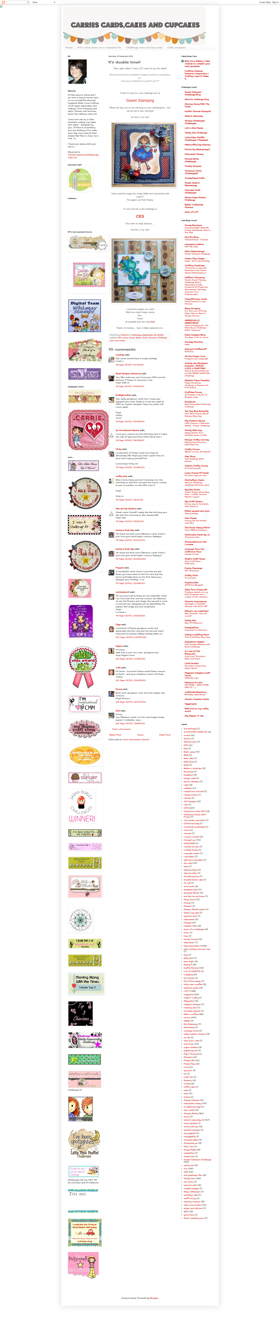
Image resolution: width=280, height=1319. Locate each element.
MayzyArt (189, 1001)
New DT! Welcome (193, 623)
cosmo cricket (191, 837)
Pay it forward (191, 1054)
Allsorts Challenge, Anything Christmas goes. (197, 483)
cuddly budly (191, 850)
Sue (118, 710)
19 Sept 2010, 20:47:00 (130, 540)
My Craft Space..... (194, 501)
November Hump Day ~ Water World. (196, 667)
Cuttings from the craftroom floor (194, 550)
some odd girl (191, 1126)
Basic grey (189, 752)
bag (185, 748)
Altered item (190, 742)
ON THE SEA (191, 247)
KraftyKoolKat (123, 395)
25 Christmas (192, 571)
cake (186, 785)
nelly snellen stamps (195, 1034)
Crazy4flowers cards (196, 299)
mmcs (187, 1017)
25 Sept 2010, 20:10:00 (131, 702)
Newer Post (115, 735)
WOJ (186, 1211)
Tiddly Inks (190, 620)
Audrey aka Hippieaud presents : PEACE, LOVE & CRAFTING (196, 366)
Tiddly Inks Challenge (196, 132)
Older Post (165, 735)
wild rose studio (117, 340)
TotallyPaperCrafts (195, 178)
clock (187, 830)
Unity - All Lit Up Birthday (197, 261)
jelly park (188, 958)
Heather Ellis (190, 926)
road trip (188, 1077)
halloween (189, 919)
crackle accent (191, 846)
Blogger (154, 1298)
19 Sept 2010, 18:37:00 (130, 521)
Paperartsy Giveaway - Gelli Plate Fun (196, 443)
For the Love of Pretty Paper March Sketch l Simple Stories (196, 313)
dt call (187, 883)
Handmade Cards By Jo (197, 534)
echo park (189, 886)
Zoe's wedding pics (194, 1218)
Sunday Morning (194, 342)
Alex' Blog (190, 456)
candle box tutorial (194, 791)
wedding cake (191, 1195)
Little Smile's (192, 663)
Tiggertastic (191, 704)
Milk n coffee (191, 1014)
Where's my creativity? (197, 611)
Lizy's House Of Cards (197, 473)
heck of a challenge (194, 929)
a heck (187, 735)
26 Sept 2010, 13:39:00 (130, 723)
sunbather (189, 1153)
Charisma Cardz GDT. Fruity (195, 815)
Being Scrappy (192, 308)
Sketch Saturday (194, 116)
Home (69, 47)
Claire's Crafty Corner (196, 466)
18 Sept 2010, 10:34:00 (130, 386)
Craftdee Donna (193, 392)
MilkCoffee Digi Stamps (198, 144)
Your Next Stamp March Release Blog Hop (197, 414)
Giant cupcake (191, 913)
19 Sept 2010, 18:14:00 (129, 500)
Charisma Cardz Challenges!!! (193, 172)
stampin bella (191, 1140)
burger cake (190, 778)
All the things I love (195, 356)
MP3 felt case (192, 678)
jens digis (189, 961)
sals (186, 1093)
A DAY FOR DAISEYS (195, 732)
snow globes (190, 1123)
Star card (189, 1146)
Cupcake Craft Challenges (192, 191)
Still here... (189, 351)
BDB (186, 755)
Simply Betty (191, 1113)
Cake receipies (176, 47)
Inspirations (196, 601)
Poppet (120, 567)
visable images (191, 1188)
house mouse (191, 939)
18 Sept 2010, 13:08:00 (130, 440)
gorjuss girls (190, 916)
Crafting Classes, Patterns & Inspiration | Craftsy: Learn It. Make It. (197, 75)
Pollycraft (189, 1060)
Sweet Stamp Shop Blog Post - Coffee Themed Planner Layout (197, 494)
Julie (118, 667)
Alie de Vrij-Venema (126, 508)
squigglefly (190, 1136)
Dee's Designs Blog (195, 335)
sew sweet (189, 1110)
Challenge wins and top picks (144, 47)
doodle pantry (191, 876)
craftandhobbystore (195, 692)
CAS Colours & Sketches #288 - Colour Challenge (197, 424)
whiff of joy (190, 1198)
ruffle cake (189, 1087)
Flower (187, 903)
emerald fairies (191, 893)
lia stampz (189, 978)
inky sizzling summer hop (197, 949)
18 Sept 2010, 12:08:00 (130, 421)
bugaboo (188, 775)
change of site (191, 554)
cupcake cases (191, 853)
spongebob (190, 1133)
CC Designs (190, 801)
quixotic (188, 1070)
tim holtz (188, 1182)
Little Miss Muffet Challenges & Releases (196, 138)
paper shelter (191, 1047)
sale (186, 1090)
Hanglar (188, 922)
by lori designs (191, 781)
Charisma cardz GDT (195, 811)
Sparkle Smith (192, 489)
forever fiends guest (194, 909)
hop (186, 936)
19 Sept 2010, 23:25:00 (130, 615)
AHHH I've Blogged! (194, 585)
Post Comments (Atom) (136, 739)
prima (125, 337)
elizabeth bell (190, 889)
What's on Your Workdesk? (198, 452)
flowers (188, 906)
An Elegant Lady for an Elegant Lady (196, 396)
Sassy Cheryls (191, 1100)
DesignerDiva (191, 627)
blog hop (188, 771)
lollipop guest (191, 988)
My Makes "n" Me (194, 716)
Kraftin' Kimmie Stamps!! (198, 111)
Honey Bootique (193, 225)
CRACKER (189, 843)
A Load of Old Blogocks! (192, 652)
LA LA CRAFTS (192, 971)
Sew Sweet (191, 518)
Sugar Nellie (135, 337)
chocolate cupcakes (194, 820)
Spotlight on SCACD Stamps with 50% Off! (196, 605)
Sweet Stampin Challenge (154, 337)
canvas (187, 798)
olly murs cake (191, 1040)
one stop (188, 1044)
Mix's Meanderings (195, 251)
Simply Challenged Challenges (195, 121)
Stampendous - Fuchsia (196, 239)
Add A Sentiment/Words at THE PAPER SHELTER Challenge (197, 373)
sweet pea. (189, 1156)
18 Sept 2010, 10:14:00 (130, 365)
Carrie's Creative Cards (197, 699)
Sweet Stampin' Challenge (197, 254)
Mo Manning (190, 1024)
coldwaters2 (122, 592)
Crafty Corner (192, 449)
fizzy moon (190, 899)
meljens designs (192, 1004)
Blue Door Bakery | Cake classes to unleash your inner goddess (197, 63)
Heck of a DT (191, 212)
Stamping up (191, 1143)
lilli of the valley (192, 981)
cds (186, 804)
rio (185, 1073)
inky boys (189, 942)
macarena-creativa (194, 244)
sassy (187, 1097)
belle (186, 765)
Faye (118, 624)
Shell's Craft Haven (195, 559)
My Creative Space (195, 420)
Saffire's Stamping (195, 277)
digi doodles (190, 873)
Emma (119, 689)
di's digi (188, 863)
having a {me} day (125, 530)
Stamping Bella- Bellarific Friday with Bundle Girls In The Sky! (197, 230)
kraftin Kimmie (191, 968)
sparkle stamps (192, 1130)
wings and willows (193, 1208)
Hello (187, 344)
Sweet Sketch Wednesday (192, 184)
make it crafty (191, 997)
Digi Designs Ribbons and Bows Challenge (197, 645)
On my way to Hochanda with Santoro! (197, 505)
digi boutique (191, 870)
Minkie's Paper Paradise (197, 380)
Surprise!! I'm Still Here (196, 630)
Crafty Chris (191, 575)
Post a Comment (121, 729)
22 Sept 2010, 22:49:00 (131, 680)
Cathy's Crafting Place (197, 634)
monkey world (191, 1031)
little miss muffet (193, 984)
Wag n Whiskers (192, 1191)
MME (187, 1021)
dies (186, 866)
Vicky (118, 449)
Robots (188, 1080)
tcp (185, 1168)
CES (119, 337)
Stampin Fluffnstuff (195, 349)
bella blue (189, 761)
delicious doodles (193, 860)
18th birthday (191, 513)
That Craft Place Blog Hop (197, 637)
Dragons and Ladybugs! (196, 359)
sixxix (186, 1116)
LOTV (187, 991)
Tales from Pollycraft (196, 589)
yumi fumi (189, 1215)
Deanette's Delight (194, 642)
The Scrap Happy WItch (197, 527)
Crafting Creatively (195, 265)
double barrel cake (193, 879)
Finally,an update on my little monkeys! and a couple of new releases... (196, 594)
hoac (186, 932)
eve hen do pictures (194, 896)
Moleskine (189, 1027)
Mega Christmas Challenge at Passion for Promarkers (197, 385)
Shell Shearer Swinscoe (128, 373)
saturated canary (193, 1103)
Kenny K (188, 964)
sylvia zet (189, 1165)
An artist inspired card (196, 475)
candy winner (191, 795)
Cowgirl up (189, 840)
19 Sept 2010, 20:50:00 (131, 559)
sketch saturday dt (194, 1120)
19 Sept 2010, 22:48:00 (130, 583)
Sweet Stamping (140, 100)
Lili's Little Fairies (194, 128)
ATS (186, 745)
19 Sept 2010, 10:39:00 (130, 467)
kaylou (119, 646)
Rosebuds (190, 401)
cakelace (188, 788)
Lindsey (120, 354)
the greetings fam (193, 1175)
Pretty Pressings (193, 568)
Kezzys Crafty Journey (197, 439)
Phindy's (188, 1057)
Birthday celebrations (195, 694)
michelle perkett (192, 1011)
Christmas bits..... (193, 537)
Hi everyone (190, 578)
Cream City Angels (195, 258)
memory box (190, 1007)
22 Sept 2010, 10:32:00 (130, 659)
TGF (186, 1172)
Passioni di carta (193, 682)
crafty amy (121, 476)
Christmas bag (191, 823)
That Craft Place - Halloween (193, 562)
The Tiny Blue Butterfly (197, 411)
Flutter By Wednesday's (197, 149)
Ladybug (188, 974)
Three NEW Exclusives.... (196, 530)
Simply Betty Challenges (192, 160)
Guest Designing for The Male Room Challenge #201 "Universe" (196, 327)
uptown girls (190, 1185)
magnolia (188, 994)
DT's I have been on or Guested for (99, 47)
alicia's (187, 738)
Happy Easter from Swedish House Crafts (196, 434)
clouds (187, 833)
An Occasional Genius (127, 430)
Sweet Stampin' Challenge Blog (193, 93)
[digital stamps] (83, 1212)
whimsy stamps (192, 1201)
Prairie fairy (189, 1064)
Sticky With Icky (193, 430)
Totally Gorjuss (193, 166)
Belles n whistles (192, 768)
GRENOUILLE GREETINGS (192, 321)
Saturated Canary (194, 154)
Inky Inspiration (192, 946)
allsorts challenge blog (197, 99)
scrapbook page (192, 1107)
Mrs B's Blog (191, 237)
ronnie (187, 1083)
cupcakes (189, 856)
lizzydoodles (191, 582)
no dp (187, 1037)
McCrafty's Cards (194, 480)
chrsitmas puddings (194, 827)
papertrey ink (191, 1050)
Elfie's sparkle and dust (197, 511)
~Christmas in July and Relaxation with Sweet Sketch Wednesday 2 (196, 270)
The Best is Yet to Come (196, 337)
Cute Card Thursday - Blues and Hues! (195, 657)
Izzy (186, 955)
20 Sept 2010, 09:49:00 (131, 637)
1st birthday (190, 728)
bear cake (188, 758)
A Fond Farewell (192, 468)
